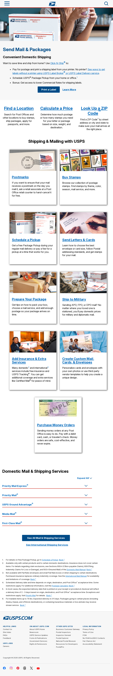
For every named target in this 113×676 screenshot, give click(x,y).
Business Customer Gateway (68, 629)
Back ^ (62, 560)
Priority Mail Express (15, 485)
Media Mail (9, 513)
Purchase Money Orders (56, 425)
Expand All (83, 478)
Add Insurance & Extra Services (29, 360)
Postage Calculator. (60, 586)
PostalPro (60, 647)
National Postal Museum (66, 641)
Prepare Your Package (29, 299)
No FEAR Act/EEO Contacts (94, 638)
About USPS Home (37, 629)
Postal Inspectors (63, 632)
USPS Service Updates (39, 635)
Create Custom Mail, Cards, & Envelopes (78, 360)
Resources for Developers (67, 644)
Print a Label (48, 89)
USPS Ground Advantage (17, 504)
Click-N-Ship (57, 63)
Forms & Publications (38, 638)
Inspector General (63, 635)
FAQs (5, 635)
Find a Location (19, 108)
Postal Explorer (62, 638)
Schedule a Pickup (26, 240)
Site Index (7, 632)
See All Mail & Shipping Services (46, 537)
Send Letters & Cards (78, 240)
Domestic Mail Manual (76, 569)
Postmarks (20, 177)
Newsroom (34, 632)
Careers (6, 646)
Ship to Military (74, 299)
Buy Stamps (71, 177)
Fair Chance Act (89, 641)
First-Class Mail (12, 523)
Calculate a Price (56, 108)
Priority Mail (10, 495)
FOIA (85, 635)
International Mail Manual (76, 576)
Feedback (7, 638)
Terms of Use (88, 632)
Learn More (69, 89)
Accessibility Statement (92, 644)
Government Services (38, 641)
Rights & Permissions (38, 644)
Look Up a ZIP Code (94, 111)
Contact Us (7, 629)
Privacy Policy (88, 629)
